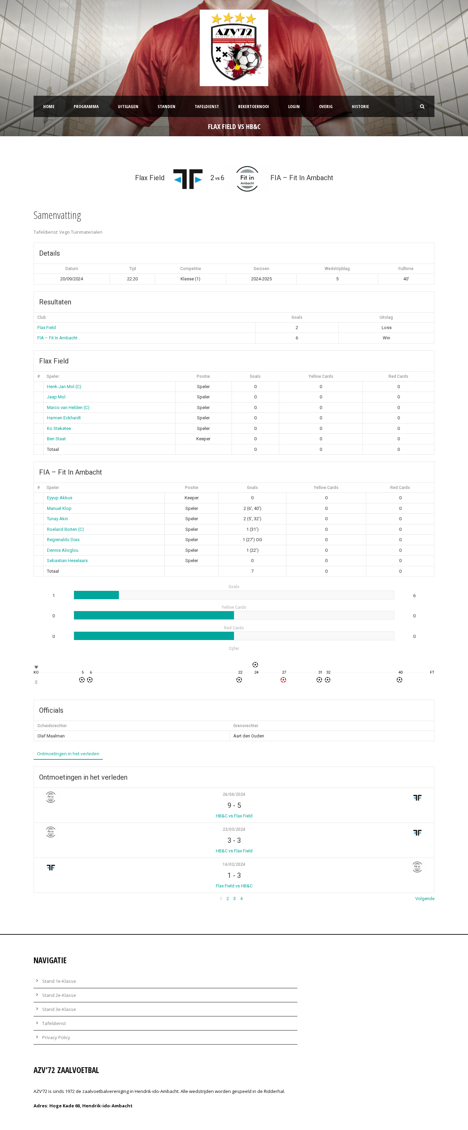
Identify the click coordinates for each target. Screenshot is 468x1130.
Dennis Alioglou (62, 550)
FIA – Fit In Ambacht (57, 337)
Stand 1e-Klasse (59, 981)
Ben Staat (56, 438)
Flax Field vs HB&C (234, 885)
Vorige (40, 898)
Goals (255, 376)
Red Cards (398, 376)
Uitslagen (128, 106)
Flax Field (46, 327)
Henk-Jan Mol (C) (64, 386)
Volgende (424, 898)
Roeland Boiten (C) (65, 529)
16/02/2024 (234, 864)
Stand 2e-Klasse (59, 995)
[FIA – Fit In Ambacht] (36, 682)
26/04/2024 (234, 794)
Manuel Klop (59, 508)
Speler (53, 376)
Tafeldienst (207, 106)
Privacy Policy (56, 1037)
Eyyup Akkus (59, 497)
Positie (203, 376)
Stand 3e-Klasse (59, 1009)
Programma (86, 106)
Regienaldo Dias (63, 539)
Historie (360, 106)
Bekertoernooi (253, 106)
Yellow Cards (321, 376)
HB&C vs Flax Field (234, 815)
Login (294, 106)
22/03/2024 (234, 829)
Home (48, 106)
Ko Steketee (59, 428)
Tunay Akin (57, 518)
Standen (166, 106)
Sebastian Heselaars (67, 560)
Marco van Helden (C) (68, 407)
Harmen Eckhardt (64, 417)
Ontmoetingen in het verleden (68, 753)
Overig (326, 106)
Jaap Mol (56, 396)
